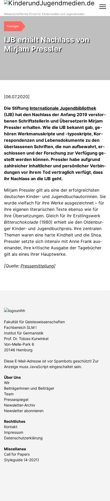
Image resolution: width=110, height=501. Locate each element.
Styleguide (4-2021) (21, 459)
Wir (7, 382)
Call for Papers (17, 454)
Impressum (13, 432)
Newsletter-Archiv (19, 405)
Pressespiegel (16, 399)
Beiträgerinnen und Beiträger (29, 388)
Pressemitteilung (37, 266)
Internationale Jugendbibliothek (63, 108)
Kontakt (10, 426)
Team (9, 394)
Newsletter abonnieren (24, 410)
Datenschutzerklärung (23, 438)
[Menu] (102, 6)
